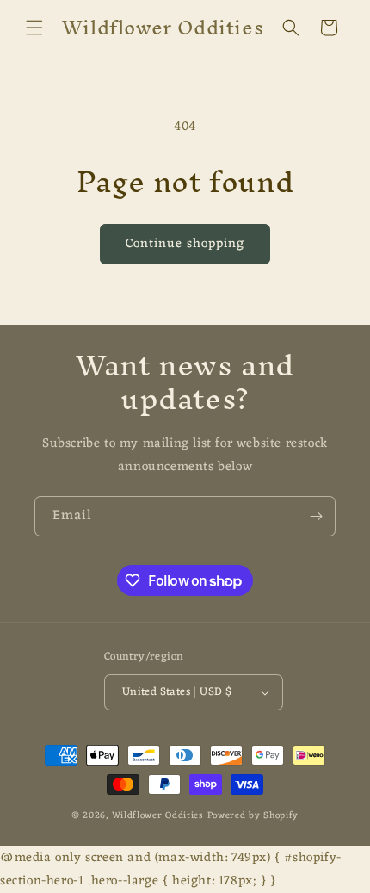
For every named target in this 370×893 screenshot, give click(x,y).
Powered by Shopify (253, 815)
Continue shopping (185, 244)
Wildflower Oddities (157, 815)
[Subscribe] (316, 516)
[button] (34, 28)
